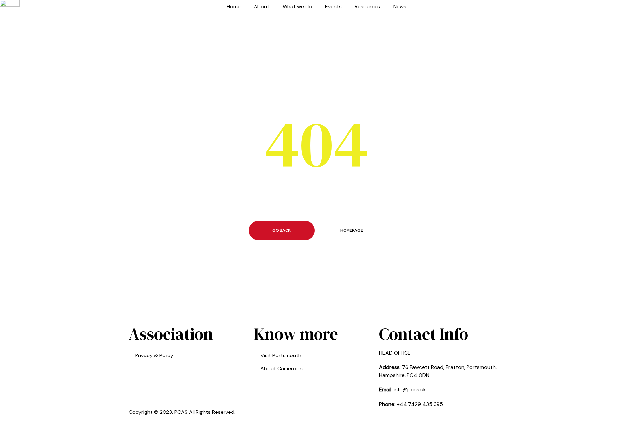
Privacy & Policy (154, 355)
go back (281, 230)
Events (333, 6)
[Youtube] (360, 416)
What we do (297, 6)
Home (234, 6)
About (261, 6)
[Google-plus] (342, 416)
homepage (351, 230)
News (399, 6)
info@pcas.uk (410, 389)
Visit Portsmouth (280, 355)
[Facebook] (324, 416)
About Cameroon (281, 368)
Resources (367, 6)
